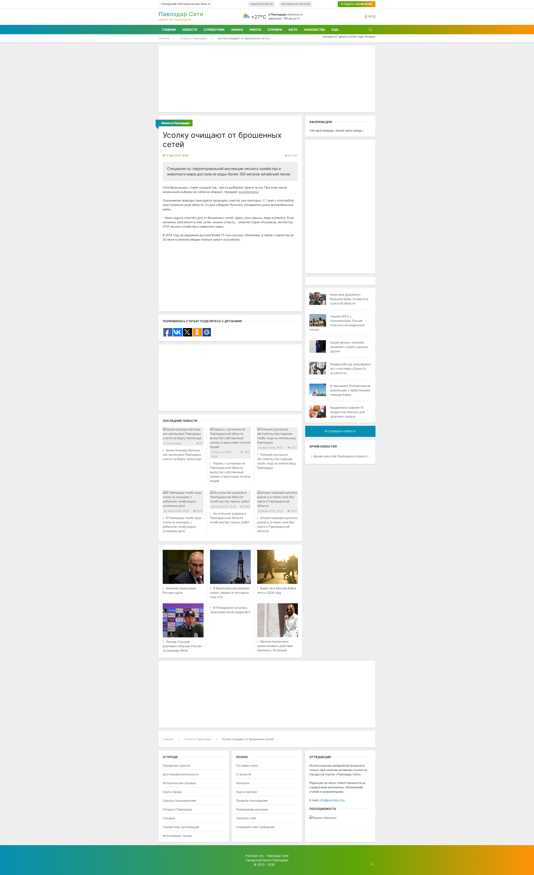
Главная (169, 29)
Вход (371, 16)
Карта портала (246, 792)
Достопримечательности (180, 774)
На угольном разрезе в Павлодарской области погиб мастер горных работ (229, 518)
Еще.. (335, 29)
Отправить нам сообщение (255, 827)
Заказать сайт (246, 818)
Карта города (172, 792)
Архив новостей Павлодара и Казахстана (342, 456)
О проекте (243, 774)
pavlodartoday (249, 192)
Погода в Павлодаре (177, 809)
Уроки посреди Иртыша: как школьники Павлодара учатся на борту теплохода (182, 454)
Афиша (237, 29)
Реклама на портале (295, 4)
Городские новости (176, 765)
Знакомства (314, 29)
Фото (292, 29)
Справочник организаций (181, 827)
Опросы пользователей (179, 800)
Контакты (242, 783)
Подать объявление (357, 4)
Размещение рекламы (252, 809)
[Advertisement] (267, 79)
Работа (255, 29)
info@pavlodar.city (332, 800)
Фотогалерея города (177, 835)
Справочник (214, 29)
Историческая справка (179, 783)
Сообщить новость (341, 431)
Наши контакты (261, 4)
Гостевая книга (247, 765)
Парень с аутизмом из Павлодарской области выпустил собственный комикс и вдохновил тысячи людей (230, 472)
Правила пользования (251, 800)
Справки (275, 29)
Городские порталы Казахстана (184, 4)
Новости (189, 29)
